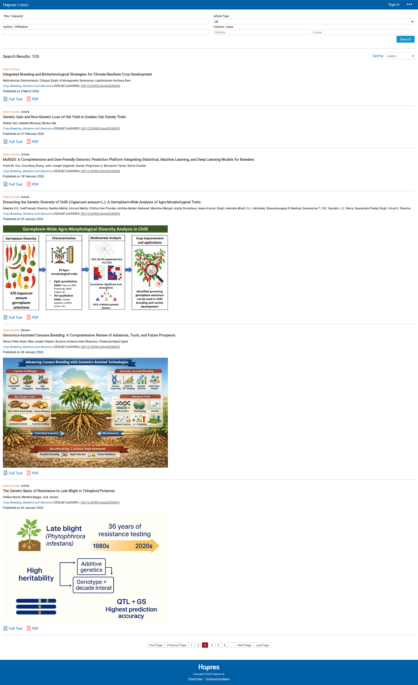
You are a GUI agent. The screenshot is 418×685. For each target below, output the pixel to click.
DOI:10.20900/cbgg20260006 (100, 86)
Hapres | (16, 4)
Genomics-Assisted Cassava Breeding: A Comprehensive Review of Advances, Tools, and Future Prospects (89, 335)
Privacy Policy (195, 678)
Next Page (244, 645)
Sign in (393, 4)
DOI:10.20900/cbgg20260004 (100, 171)
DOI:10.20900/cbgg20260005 (100, 128)
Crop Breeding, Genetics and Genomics (28, 86)
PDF (35, 99)
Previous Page (176, 645)
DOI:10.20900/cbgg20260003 (100, 213)
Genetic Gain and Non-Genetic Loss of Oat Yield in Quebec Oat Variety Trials (64, 117)
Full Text (15, 99)
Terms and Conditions (217, 678)
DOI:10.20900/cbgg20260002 (100, 347)
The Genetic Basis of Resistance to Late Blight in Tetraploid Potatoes (59, 491)
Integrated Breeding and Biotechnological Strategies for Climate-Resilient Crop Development (77, 74)
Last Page (262, 645)
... (232, 645)
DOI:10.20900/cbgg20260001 (100, 502)
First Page (155, 645)
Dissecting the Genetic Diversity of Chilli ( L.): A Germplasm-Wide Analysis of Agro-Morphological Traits (102, 202)
